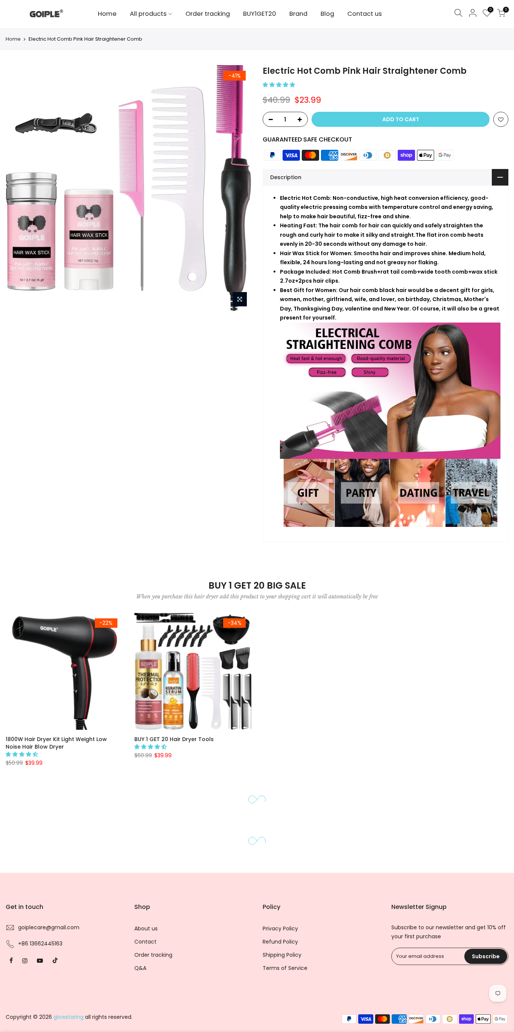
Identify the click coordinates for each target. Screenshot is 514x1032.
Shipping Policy (282, 993)
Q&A (140, 1006)
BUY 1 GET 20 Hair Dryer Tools (174, 777)
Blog (327, 13)
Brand (298, 13)
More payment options (385, 159)
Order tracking (208, 13)
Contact (145, 980)
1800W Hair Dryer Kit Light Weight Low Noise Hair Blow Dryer (56, 781)
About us (146, 967)
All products (148, 13)
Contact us (364, 13)
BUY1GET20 (259, 13)
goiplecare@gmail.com (48, 966)
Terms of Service (285, 1006)
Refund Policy (280, 980)
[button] (280, 84)
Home (107, 13)
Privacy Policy (280, 967)
